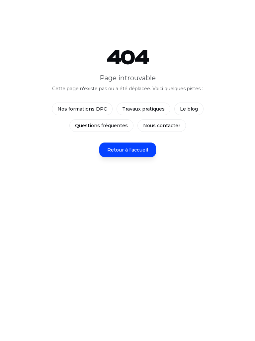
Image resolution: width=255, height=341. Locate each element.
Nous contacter (161, 126)
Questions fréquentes (101, 126)
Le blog (189, 109)
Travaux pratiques (143, 109)
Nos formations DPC (82, 109)
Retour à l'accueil (127, 150)
